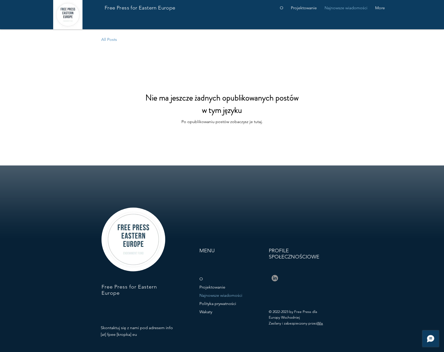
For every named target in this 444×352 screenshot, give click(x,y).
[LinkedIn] (275, 278)
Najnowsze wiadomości (220, 295)
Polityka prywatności (217, 303)
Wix (320, 323)
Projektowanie (212, 287)
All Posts (109, 39)
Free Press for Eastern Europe (140, 8)
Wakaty (205, 311)
